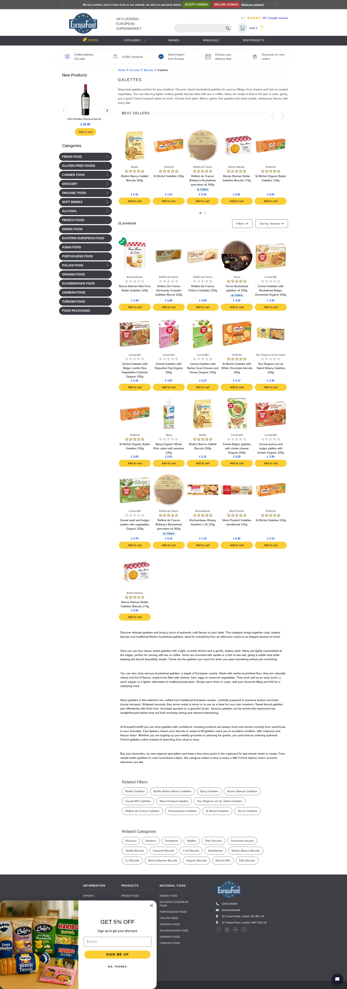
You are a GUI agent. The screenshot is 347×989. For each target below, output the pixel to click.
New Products (253, 40)
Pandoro (150, 840)
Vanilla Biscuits (134, 850)
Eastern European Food (174, 904)
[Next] (107, 110)
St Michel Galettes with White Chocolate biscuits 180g (236, 368)
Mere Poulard (236, 511)
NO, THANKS (117, 966)
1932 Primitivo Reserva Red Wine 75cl (85, 119)
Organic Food (74, 193)
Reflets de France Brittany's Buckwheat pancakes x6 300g (202, 180)
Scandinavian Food (174, 930)
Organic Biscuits (196, 860)
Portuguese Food (173, 912)
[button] (200, 213)
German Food (170, 936)
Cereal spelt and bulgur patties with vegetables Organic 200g (135, 524)
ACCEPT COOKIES (196, 4)
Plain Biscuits (213, 840)
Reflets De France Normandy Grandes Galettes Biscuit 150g (168, 290)
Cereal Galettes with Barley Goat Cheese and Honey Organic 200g (202, 368)
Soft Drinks (72, 202)
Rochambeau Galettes (182, 811)
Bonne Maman (237, 167)
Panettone (171, 840)
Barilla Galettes (135, 791)
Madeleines (215, 850)
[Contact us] (337, 979)
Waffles (191, 840)
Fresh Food (72, 156)
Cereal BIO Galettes (138, 801)
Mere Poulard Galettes (174, 801)
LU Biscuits (132, 860)
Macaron (131, 840)
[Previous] (63, 110)
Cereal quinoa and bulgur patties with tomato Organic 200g (270, 448)
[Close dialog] (152, 905)
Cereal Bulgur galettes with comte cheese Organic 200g (237, 448)
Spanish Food (170, 924)
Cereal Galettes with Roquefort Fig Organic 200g (169, 368)
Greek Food (169, 895)
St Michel (169, 167)
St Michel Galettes (217, 811)
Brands (173, 40)
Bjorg (169, 435)
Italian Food (72, 265)
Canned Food (73, 174)
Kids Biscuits (247, 860)
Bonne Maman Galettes (242, 791)
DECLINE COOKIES (226, 4)
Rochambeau (202, 511)
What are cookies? (252, 4)
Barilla (134, 167)
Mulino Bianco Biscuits (246, 850)
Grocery (69, 184)
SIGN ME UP (117, 954)
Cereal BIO (271, 277)
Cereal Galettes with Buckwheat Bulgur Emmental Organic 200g (270, 290)
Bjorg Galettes (209, 791)
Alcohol (69, 211)
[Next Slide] (283, 116)
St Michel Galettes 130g (168, 176)
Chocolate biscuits (242, 840)
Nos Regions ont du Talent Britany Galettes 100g (270, 368)
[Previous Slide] (273, 116)
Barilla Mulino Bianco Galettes (172, 791)
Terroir (236, 277)
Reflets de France (202, 167)
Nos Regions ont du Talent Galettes (219, 801)
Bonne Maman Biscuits (162, 860)
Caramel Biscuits (163, 850)
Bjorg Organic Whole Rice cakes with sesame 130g (168, 448)
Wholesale (211, 40)
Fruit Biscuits (191, 850)
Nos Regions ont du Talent (270, 355)
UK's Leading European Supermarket (128, 23)
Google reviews (275, 18)
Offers (88, 895)
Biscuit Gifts (222, 860)
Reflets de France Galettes (142, 811)
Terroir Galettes (247, 811)
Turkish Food (170, 943)
